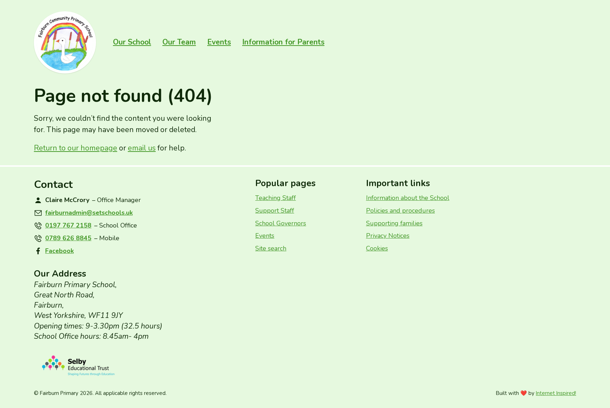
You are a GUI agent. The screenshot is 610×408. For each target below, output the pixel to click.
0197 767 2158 (68, 225)
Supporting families (394, 223)
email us (142, 148)
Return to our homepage (75, 148)
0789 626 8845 (68, 238)
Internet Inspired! (556, 393)
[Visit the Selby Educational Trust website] (139, 366)
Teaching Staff (275, 198)
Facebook (59, 251)
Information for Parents (283, 42)
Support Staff (274, 210)
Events (219, 42)
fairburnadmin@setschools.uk (89, 212)
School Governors (280, 223)
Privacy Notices (387, 235)
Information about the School (407, 198)
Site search (270, 248)
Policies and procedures (400, 210)
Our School (132, 42)
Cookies (377, 248)
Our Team (179, 42)
